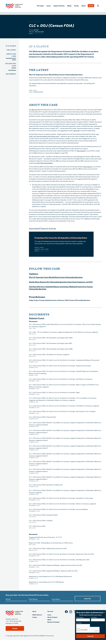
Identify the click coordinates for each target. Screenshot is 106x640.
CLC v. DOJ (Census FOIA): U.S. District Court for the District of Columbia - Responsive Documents (60, 366)
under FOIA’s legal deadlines (44, 163)
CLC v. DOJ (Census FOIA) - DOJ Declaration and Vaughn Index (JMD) (51, 349)
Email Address (80, 617)
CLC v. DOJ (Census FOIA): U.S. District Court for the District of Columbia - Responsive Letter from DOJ (61, 554)
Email (8, 599)
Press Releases (12, 70)
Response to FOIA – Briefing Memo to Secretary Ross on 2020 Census (51, 543)
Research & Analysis (53, 622)
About (83, 6)
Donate (91, 6)
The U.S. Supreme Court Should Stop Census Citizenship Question (56, 75)
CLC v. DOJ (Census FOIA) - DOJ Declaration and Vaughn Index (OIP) (50, 343)
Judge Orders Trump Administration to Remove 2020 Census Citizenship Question (59, 300)
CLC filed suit (33, 109)
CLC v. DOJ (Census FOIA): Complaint (41, 520)
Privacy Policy (50, 636)
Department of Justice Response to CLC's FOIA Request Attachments (50, 576)
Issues (48, 6)
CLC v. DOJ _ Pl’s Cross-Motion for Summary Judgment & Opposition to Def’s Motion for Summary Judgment (63, 332)
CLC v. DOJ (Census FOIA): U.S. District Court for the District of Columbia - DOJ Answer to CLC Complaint (62, 411)
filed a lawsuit (81, 151)
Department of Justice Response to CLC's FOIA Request (46, 582)
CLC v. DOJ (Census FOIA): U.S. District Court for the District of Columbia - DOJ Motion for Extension (61, 379)
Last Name (79, 623)
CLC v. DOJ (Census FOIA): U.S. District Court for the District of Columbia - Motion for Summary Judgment (62, 504)
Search (98, 6)
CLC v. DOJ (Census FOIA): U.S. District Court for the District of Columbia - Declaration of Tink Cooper (61, 498)
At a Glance (11, 46)
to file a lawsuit (87, 167)
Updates (14, 68)
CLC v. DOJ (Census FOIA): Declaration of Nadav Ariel (46, 485)
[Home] (16, 6)
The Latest (40, 6)
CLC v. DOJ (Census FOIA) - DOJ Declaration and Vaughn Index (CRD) (51, 338)
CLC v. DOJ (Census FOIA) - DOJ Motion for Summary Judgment (49, 354)
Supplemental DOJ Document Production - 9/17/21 (45, 537)
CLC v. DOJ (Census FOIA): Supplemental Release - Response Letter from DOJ (53, 571)
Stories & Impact (52, 617)
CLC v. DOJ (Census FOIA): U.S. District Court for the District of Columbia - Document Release (58, 509)
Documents (11, 74)
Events (76, 6)
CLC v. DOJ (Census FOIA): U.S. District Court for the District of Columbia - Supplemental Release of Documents (64, 360)
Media (69, 6)
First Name (94, 617)
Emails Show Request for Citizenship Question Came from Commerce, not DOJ (61, 282)
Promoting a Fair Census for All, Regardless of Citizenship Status (61, 238)
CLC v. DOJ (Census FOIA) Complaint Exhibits (43, 515)
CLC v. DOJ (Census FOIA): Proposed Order (42, 417)
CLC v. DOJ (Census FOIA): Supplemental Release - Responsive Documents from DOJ (55, 565)
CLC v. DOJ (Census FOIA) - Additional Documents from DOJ (48, 548)
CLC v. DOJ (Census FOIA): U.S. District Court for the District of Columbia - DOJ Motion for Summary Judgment (64, 406)
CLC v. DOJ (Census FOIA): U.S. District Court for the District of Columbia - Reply (54, 392)
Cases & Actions (34, 21)
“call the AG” (76, 130)
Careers (34, 617)
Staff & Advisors (37, 615)
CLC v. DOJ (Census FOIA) (37, 526)
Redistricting (38, 33)
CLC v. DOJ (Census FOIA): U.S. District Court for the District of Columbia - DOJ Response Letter (59, 559)
